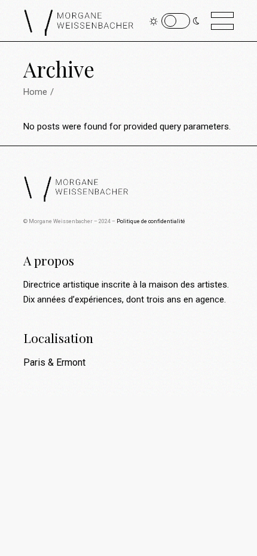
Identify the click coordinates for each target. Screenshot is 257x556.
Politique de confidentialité (151, 221)
